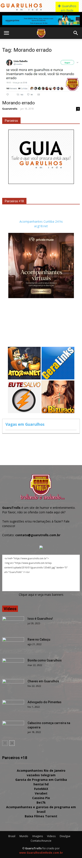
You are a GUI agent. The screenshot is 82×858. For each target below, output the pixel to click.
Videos (51, 836)
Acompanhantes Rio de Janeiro (41, 770)
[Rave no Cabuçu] (13, 645)
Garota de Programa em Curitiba (41, 780)
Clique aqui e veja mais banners (41, 595)
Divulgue (65, 836)
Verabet (41, 793)
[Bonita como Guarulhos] (13, 665)
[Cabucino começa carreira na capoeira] (13, 728)
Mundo (23, 836)
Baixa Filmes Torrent (41, 816)
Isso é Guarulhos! (40, 618)
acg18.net (41, 226)
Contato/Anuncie (41, 841)
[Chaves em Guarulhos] (13, 686)
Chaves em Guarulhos (43, 681)
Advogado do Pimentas (44, 702)
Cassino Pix (41, 798)
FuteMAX (41, 789)
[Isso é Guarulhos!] (13, 624)
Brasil (11, 836)
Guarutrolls (9, 108)
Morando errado (18, 102)
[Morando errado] (41, 77)
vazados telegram (41, 775)
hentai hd (41, 784)
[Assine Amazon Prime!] (41, 20)
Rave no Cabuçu (39, 639)
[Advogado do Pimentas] (13, 707)
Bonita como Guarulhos (45, 660)
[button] (76, 33)
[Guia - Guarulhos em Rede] (41, 183)
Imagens (37, 836)
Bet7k (41, 802)
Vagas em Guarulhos (24, 424)
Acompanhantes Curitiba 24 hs (41, 221)
